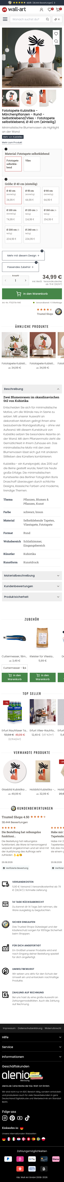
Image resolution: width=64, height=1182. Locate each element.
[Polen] (43, 1139)
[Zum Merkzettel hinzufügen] (56, 33)
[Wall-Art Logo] (14, 9)
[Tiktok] (27, 1118)
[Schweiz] (28, 1139)
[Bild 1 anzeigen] (10, 98)
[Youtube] (20, 1118)
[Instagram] (5, 1118)
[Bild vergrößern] (56, 41)
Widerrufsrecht (53, 1028)
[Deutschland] (4, 1139)
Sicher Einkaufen (23, 922)
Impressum (9, 1028)
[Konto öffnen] (41, 10)
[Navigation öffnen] (5, 19)
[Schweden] (38, 1139)
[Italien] (14, 1139)
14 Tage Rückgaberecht (28, 902)
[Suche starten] (47, 19)
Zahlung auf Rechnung (28, 992)
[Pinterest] (12, 1118)
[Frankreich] (9, 1139)
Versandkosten (22, 882)
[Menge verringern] (5, 280)
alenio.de (7, 1086)
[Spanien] (33, 1139)
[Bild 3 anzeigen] (47, 98)
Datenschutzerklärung (30, 1028)
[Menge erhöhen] (25, 280)
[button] (32, 58)
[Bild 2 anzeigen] (29, 98)
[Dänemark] (23, 1139)
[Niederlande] (18, 1139)
